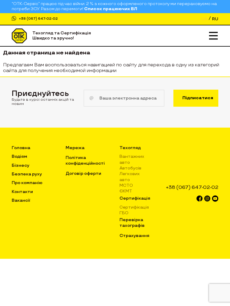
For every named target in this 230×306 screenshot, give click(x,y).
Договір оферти (83, 173)
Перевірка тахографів (132, 222)
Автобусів (130, 168)
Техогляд (130, 147)
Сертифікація (134, 198)
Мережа (75, 147)
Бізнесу (20, 165)
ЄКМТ (125, 191)
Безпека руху (27, 174)
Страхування (134, 235)
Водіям (19, 156)
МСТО (126, 185)
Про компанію (27, 182)
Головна (21, 147)
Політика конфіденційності (85, 160)
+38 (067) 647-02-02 (38, 19)
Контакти (22, 191)
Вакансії (21, 200)
